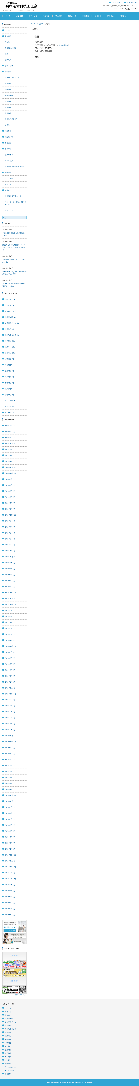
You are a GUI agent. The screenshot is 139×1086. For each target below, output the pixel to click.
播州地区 (8, 113)
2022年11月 (10, 557)
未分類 (8, 365)
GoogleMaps (63, 45)
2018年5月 (10, 765)
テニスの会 (9, 178)
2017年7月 (10, 813)
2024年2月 (10, 509)
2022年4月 (10, 575)
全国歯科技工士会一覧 (13, 196)
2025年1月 (10, 461)
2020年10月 (10, 646)
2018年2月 (10, 783)
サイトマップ (10, 210)
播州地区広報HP (11, 119)
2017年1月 (10, 849)
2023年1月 (10, 551)
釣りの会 (8, 184)
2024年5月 (10, 491)
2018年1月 (10, 789)
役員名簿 (8, 60)
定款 (6, 54)
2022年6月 (10, 569)
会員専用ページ (10, 155)
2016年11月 (10, 861)
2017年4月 (10, 831)
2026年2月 (10, 437)
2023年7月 (10, 527)
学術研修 (10, 341)
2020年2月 (10, 682)
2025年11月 (10, 443)
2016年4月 (10, 897)
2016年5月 (10, 891)
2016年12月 (10, 855)
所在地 (7, 42)
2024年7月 (10, 485)
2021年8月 (10, 616)
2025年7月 (10, 455)
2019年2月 (10, 730)
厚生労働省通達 (12, 335)
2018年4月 (10, 771)
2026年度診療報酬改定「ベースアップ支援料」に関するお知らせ (13, 247)
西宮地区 (8, 107)
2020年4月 (10, 670)
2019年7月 (10, 706)
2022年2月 (10, 586)
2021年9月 (10, 610)
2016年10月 (10, 867)
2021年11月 (10, 598)
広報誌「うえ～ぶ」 (12, 77)
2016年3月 (10, 903)
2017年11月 (10, 801)
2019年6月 (10, 712)
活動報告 (46, 16)
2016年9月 (10, 873)
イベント (10, 299)
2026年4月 (10, 431)
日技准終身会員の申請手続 (14, 167)
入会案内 (19, 16)
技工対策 (58, 16)
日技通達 (9, 359)
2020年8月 (10, 652)
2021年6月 (10, 628)
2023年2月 (10, 545)
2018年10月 (10, 742)
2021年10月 (10, 604)
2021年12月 (10, 592)
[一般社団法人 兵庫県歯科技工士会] (24, 5)
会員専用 (98, 16)
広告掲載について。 (19, 995)
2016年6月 (10, 885)
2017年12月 (10, 795)
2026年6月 (10, 425)
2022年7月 (10, 563)
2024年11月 (10, 467)
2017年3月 (10, 837)
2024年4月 (10, 497)
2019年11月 (10, 688)
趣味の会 (110, 16)
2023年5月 (10, 539)
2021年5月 (10, 634)
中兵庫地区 (9, 95)
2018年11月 (10, 736)
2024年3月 (10, 503)
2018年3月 (10, 777)
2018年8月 (10, 753)
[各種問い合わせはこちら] (14, 932)
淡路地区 (8, 125)
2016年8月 (10, 879)
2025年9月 (10, 449)
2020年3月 (10, 676)
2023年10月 (10, 515)
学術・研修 (33, 16)
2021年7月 (10, 622)
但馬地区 (8, 101)
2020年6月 (10, 658)
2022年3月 (10, 581)
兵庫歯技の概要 (10, 48)
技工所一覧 (72, 16)
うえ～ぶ (9, 305)
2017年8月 (10, 807)
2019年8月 (10, 700)
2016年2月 (10, 909)
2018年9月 (10, 748)
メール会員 (9, 161)
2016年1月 (10, 915)
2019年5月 (10, 718)
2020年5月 (10, 664)
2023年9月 (10, 521)
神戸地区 (8, 83)
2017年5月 (10, 825)
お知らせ (10, 311)
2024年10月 (10, 473)
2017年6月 (10, 819)
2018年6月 (10, 759)
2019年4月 (10, 724)
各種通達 (85, 16)
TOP (33, 24)
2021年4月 (10, 640)
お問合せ (123, 16)
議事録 (8, 389)
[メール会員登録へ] (14, 944)
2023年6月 (10, 533)
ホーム (8, 16)
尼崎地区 (8, 89)
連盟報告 (9, 412)
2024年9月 (10, 479)
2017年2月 (10, 843)
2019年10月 (10, 694)
